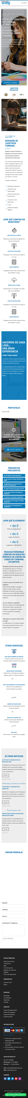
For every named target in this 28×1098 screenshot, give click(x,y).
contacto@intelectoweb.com (14, 1068)
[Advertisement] (14, 64)
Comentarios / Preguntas (9, 923)
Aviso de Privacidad (9, 1091)
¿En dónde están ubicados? (13, 475)
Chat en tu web (17, 1092)
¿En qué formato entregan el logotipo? (13, 492)
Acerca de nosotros (9, 961)
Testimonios (7, 963)
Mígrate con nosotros (10, 970)
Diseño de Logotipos (9, 1012)
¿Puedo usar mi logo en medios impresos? (14, 501)
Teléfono (5, 909)
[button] (4, 95)
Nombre (5, 903)
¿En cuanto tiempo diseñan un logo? (13, 479)
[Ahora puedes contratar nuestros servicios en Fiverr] (14, 810)
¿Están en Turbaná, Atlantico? (14, 497)
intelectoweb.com (12, 1070)
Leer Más (5, 775)
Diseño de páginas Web (10, 1010)
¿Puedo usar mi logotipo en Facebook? (13, 506)
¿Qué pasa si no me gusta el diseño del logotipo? (13, 484)
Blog (5, 966)
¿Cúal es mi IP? (8, 982)
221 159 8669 (9, 1060)
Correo (4, 916)
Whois (5, 984)
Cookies (17, 1091)
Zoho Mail (9, 1092)
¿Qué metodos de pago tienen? (14, 489)
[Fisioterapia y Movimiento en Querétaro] (14, 783)
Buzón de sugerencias (10, 974)
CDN (21, 1091)
